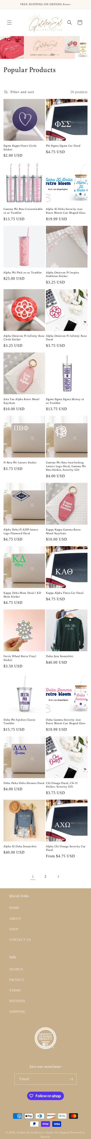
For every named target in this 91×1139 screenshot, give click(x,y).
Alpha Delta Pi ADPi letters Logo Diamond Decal (21, 531)
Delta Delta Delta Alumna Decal (24, 783)
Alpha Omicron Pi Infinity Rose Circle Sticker (24, 337)
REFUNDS (17, 1001)
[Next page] (58, 876)
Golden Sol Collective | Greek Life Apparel (43, 1132)
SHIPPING (17, 1012)
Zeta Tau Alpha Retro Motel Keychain (21, 401)
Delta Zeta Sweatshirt (60, 656)
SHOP (13, 929)
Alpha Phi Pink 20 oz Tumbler (23, 272)
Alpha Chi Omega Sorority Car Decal (66, 848)
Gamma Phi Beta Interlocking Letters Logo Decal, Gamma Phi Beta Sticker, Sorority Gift (66, 466)
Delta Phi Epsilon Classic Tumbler (19, 721)
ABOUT (15, 918)
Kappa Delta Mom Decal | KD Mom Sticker (22, 594)
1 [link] (33, 876)
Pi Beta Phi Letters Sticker (20, 462)
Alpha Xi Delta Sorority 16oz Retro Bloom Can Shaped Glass (66, 210)
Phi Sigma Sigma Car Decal (63, 145)
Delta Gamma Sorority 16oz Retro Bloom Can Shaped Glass (66, 721)
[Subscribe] (71, 1079)
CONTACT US (20, 940)
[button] (9, 22)
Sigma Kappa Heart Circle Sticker (20, 147)
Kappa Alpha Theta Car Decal (64, 592)
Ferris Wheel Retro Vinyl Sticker (20, 658)
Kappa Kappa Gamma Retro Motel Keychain (63, 531)
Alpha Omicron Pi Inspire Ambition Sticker (62, 274)
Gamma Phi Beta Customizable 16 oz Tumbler (23, 210)
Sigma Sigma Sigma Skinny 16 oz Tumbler (65, 401)
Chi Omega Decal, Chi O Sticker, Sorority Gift (61, 784)
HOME (14, 908)
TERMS (15, 990)
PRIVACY (16, 980)
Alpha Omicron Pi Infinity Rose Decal (66, 337)
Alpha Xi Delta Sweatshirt (20, 846)
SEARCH (16, 969)
